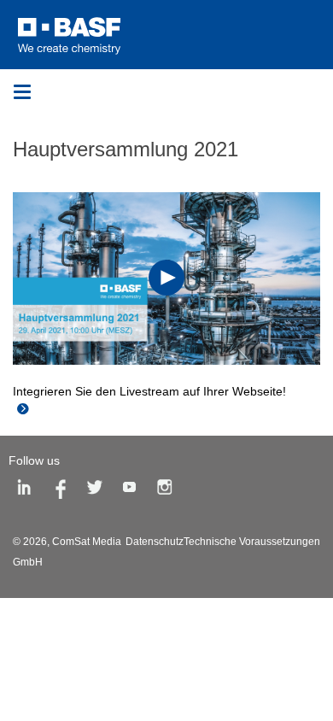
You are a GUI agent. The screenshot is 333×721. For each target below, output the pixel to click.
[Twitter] (95, 490)
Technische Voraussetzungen (252, 542)
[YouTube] (130, 490)
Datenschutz (155, 542)
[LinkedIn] (25, 490)
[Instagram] (165, 490)
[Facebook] (60, 490)
